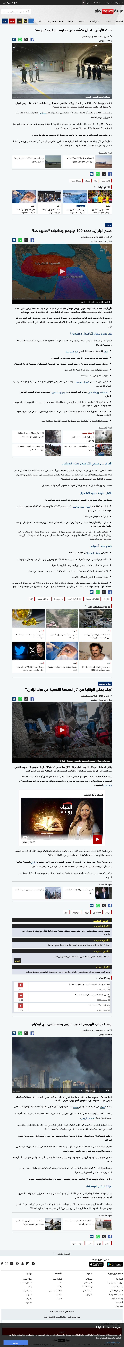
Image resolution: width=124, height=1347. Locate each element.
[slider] (57, 840)
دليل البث (88, 1294)
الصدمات (107, 785)
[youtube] (17, 1263)
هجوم (76, 1106)
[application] (62, 271)
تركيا (106, 351)
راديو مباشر (88, 1282)
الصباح (29, 1294)
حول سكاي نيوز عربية (115, 1282)
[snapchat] (22, 1263)
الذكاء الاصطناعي (56, 21)
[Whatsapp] (20, 39)
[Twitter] (26, 39)
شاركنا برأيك (118, 1306)
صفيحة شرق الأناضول (98, 392)
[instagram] (6, 1263)
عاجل (19, 21)
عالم (83, 21)
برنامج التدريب (117, 1286)
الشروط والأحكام (116, 1290)
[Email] (14, 39)
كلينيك (29, 1298)
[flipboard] (27, 1263)
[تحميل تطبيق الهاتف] (105, 1264)
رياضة (70, 21)
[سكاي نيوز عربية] (109, 11)
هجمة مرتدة (27, 1290)
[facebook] (2, 1263)
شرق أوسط (94, 21)
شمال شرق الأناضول (81, 506)
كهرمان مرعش (82, 382)
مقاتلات (42, 113)
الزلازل (34, 862)
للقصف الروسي (88, 1118)
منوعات (59, 1298)
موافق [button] (15, 1342)
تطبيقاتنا (89, 1278)
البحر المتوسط (72, 351)
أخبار (109, 21)
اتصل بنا (119, 1278)
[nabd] (33, 1263)
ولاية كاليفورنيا (93, 553)
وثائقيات (28, 1302)
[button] (12, 21)
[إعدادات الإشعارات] (25, 21)
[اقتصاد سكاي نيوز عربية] (31, 21)
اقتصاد (59, 1294)
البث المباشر (87, 1290)
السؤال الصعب (26, 1282)
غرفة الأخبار (27, 1278)
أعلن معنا (119, 1302)
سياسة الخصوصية (116, 1294)
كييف (102, 1106)
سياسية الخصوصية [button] (113, 1342)
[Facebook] (32, 39)
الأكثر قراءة (104, 187)
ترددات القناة (87, 1286)
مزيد (39, 21)
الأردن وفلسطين (59, 392)
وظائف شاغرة (117, 1298)
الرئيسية (119, 21)
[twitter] (11, 1263)
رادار (30, 1286)
